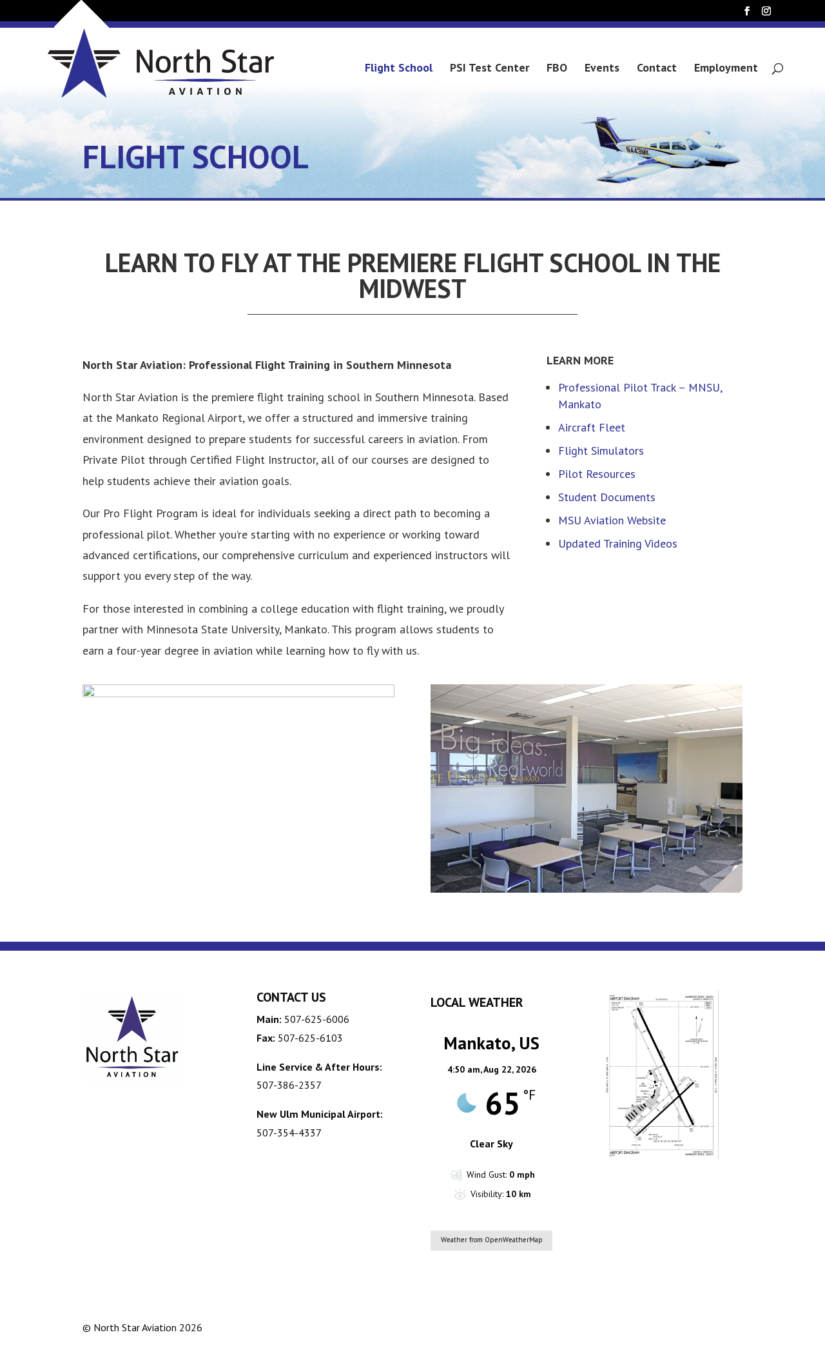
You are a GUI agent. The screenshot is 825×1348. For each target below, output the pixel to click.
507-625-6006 (316, 1019)
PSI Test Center (489, 69)
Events (602, 69)
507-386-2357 (289, 1084)
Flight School (398, 69)
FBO (557, 69)
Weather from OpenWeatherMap (492, 1239)
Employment (726, 69)
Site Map (715, 1327)
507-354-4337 (289, 1132)
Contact (657, 69)
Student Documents (606, 497)
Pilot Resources (597, 473)
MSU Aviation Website (613, 520)
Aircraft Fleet (591, 427)
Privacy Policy (645, 1327)
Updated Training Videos (617, 543)
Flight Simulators (601, 450)
